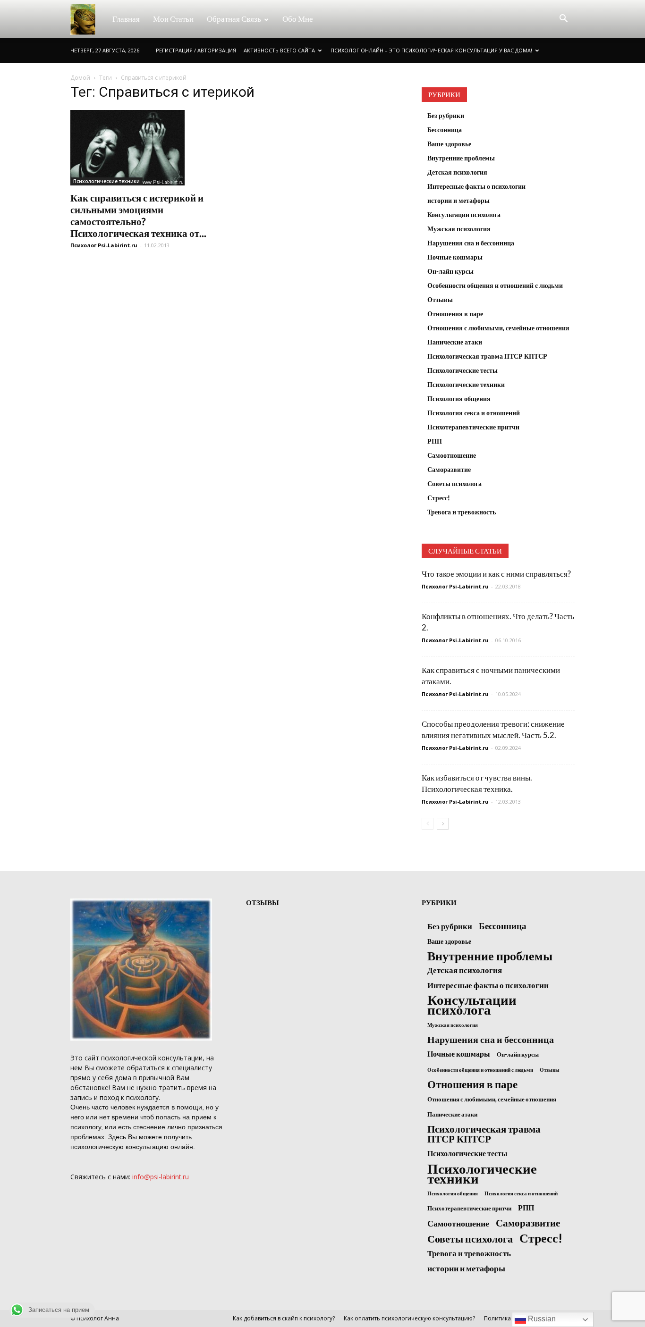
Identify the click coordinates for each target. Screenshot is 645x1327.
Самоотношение (451, 455)
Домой (80, 78)
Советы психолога (454, 483)
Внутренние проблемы (461, 158)
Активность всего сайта (279, 50)
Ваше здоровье (449, 144)
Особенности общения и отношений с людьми (495, 285)
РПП (434, 441)
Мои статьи (173, 19)
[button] (563, 19)
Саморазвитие (449, 469)
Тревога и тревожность (461, 512)
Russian (541, 1319)
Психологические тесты (462, 370)
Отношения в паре (455, 314)
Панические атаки (454, 342)
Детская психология (457, 172)
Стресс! (438, 498)
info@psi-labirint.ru (160, 1176)
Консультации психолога (464, 214)
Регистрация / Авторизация (196, 50)
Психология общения (459, 399)
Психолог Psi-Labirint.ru (103, 245)
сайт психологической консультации (144, 1057)
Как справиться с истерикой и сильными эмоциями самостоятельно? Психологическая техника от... (138, 215)
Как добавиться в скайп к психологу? (284, 1318)
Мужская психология (459, 229)
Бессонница (444, 130)
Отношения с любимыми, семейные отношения (498, 328)
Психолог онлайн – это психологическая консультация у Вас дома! (431, 50)
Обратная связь (234, 19)
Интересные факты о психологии (476, 186)
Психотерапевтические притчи (473, 427)
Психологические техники (106, 181)
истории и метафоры (458, 200)
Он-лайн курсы (450, 271)
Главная (126, 19)
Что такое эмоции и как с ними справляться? (496, 574)
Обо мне (297, 19)
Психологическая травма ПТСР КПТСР (487, 356)
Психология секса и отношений (473, 413)
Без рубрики (445, 115)
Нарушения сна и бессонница (470, 243)
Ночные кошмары (455, 257)
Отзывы (440, 299)
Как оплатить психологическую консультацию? (409, 1318)
